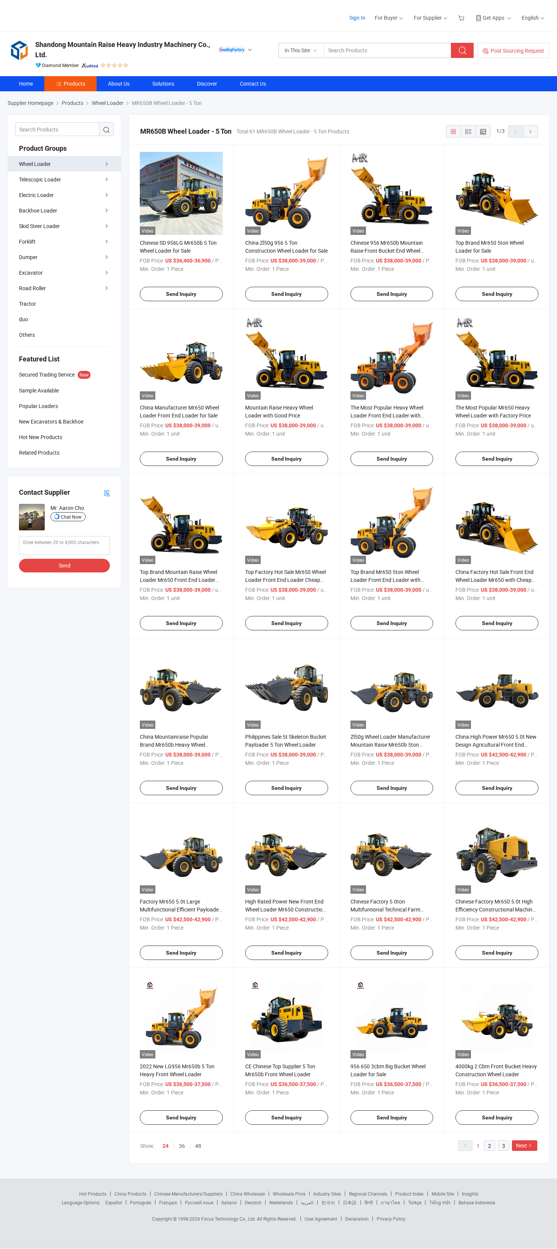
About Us (119, 83)
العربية (307, 1202)
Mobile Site (443, 1194)
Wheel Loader (35, 163)
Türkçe (414, 1202)
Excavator (31, 272)
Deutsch (253, 1202)
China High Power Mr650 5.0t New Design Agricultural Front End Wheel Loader (496, 744)
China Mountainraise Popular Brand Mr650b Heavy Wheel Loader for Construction (174, 744)
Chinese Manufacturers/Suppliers (188, 1194)
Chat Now (71, 517)
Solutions (163, 83)
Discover (207, 83)
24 (166, 1146)
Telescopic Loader (40, 179)
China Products (130, 1194)
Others (27, 334)
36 (182, 1145)
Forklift (27, 241)
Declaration (357, 1219)
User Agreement (321, 1219)
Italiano (229, 1202)
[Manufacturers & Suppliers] (56, 15)
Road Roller (32, 288)
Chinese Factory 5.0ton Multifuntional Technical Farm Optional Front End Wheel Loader (389, 909)
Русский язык (199, 1202)
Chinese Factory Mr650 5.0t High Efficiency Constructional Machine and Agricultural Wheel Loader (495, 909)
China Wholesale (247, 1194)
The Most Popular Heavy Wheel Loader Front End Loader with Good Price (386, 415)
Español (113, 1202)
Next (521, 1145)
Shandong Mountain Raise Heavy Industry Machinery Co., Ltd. (122, 50)
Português (140, 1202)
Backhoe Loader (38, 210)
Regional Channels (368, 1194)
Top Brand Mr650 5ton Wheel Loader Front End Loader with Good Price (385, 579)
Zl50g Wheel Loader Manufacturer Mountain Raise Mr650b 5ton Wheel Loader (390, 744)
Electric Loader (36, 195)
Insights (470, 1194)
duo (23, 319)
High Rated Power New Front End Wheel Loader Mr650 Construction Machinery (285, 909)
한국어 (328, 1202)
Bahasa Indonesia (476, 1202)
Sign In (357, 17)
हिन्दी (369, 1202)
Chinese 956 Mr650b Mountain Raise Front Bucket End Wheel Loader (386, 250)
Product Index (409, 1194)
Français (168, 1202)
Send (64, 565)
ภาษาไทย (390, 1202)
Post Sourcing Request (517, 50)
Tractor (27, 303)
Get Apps (493, 17)
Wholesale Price (289, 1194)
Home (26, 83)
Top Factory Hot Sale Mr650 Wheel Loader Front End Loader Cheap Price (285, 579)
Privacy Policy (391, 1219)
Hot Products (92, 1194)
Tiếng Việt (440, 1202)
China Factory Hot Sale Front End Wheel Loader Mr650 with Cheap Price (494, 579)
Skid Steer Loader (39, 226)
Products (74, 83)
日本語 (350, 1202)
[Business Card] (107, 493)
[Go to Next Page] (530, 131)
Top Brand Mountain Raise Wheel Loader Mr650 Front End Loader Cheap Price (178, 579)
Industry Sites (327, 1194)
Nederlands (281, 1202)
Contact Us (253, 83)
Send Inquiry (181, 294)
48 (198, 1145)
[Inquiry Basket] (462, 17)
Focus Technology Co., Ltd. (229, 1219)
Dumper (28, 257)
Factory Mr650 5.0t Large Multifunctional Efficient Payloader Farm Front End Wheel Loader (180, 909)
